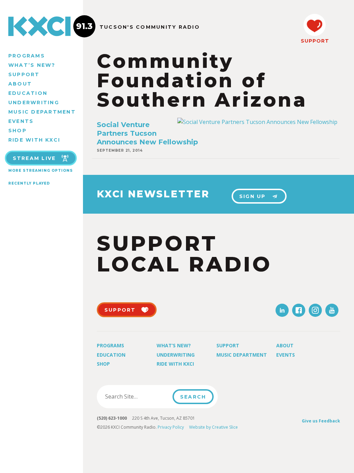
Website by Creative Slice (213, 427)
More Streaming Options (40, 170)
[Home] (41, 26)
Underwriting (33, 102)
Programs (26, 56)
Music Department (42, 112)
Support (24, 74)
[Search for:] (137, 396)
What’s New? (32, 65)
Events (21, 121)
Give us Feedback (321, 421)
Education (27, 93)
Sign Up (252, 196)
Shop (17, 130)
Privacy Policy (171, 427)
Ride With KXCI (34, 140)
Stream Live (34, 158)
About (20, 84)
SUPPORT (314, 41)
